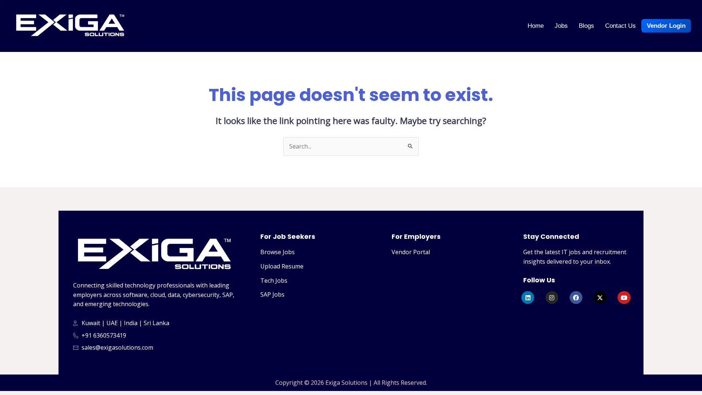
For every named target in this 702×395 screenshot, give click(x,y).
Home (536, 25)
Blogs (586, 25)
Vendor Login (666, 25)
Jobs (561, 25)
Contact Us (620, 25)
